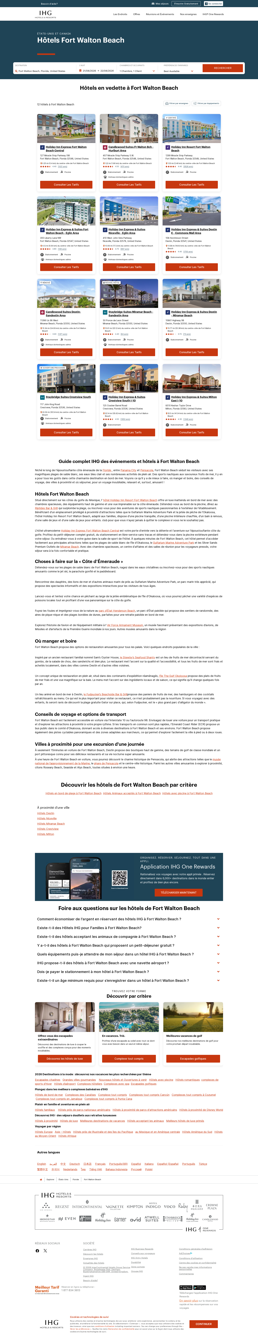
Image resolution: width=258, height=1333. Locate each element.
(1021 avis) (62, 166)
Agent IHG (88, 1275)
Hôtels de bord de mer (49, 1094)
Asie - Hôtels (63, 1131)
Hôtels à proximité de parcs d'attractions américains (145, 1109)
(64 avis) (124, 334)
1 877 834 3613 (71, 1290)
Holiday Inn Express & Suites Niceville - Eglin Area (127, 231)
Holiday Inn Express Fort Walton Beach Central (66, 149)
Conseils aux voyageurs (143, 1253)
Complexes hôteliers (89, 1083)
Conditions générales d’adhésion (195, 1248)
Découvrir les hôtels (93, 1253)
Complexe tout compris (112, 1094)
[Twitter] (45, 1251)
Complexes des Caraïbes (80, 1094)
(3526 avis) (188, 166)
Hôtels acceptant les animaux (145, 1120)
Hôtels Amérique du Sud (197, 1131)
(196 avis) (62, 249)
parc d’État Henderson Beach (117, 610)
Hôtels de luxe (69, 1120)
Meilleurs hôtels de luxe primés (185, 1120)
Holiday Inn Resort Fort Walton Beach (190, 149)
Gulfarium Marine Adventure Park (173, 542)
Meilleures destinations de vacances (102, 1120)
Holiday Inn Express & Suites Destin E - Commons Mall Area (194, 231)
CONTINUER (204, 1324)
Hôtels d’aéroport (65, 1083)
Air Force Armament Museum (125, 625)
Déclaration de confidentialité (121, 1328)
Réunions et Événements (160, 14)
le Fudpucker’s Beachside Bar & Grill (105, 694)
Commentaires (186, 1273)
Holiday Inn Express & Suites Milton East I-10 (194, 399)
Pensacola (146, 470)
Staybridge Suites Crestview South (68, 397)
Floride (107, 470)
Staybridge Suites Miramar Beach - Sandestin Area (131, 314)
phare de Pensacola (106, 763)
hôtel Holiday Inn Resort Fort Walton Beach (130, 500)
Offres (136, 14)
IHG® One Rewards (213, 14)
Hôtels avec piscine (161, 1079)
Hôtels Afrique (67, 1135)
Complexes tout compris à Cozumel (194, 1094)
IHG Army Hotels (139, 1257)
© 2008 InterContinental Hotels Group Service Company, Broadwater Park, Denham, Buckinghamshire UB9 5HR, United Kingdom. (106, 1269)
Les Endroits (120, 14)
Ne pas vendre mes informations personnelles (195, 1268)
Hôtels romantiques (187, 1079)
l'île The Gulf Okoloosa (173, 675)
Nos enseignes (188, 14)
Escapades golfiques (143, 1083)
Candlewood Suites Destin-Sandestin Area (63, 314)
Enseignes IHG (90, 1258)
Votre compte (138, 1266)
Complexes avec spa (116, 1083)
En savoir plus (188, 1300)
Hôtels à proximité (46, 1120)
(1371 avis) (62, 334)
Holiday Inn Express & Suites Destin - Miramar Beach (194, 314)
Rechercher (223, 68)
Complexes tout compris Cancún (149, 1094)
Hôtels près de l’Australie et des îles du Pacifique (103, 1131)
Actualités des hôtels (93, 1262)
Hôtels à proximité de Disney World (201, 1109)
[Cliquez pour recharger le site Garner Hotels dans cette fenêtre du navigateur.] (120, 1218)
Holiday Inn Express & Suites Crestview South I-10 (127, 399)
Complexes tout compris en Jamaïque (59, 1098)
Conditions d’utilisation (191, 1258)
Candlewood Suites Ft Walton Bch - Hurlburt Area (131, 149)
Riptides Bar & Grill (46, 508)
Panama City (128, 470)
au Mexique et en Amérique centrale (157, 1131)
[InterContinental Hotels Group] (45, 14)
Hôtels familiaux (45, 1109)
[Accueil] (41, 1179)
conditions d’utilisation (104, 1326)
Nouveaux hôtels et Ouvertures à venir (123, 1079)
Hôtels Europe (44, 1131)
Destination (21, 65)
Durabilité (136, 1262)
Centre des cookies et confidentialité (197, 1262)
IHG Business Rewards (142, 1248)
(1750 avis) (188, 251)
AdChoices (184, 1253)
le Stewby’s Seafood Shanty (137, 657)
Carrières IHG (89, 1249)
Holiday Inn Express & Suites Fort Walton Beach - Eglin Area (67, 231)
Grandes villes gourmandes (79, 1079)
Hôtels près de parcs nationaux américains (84, 1109)
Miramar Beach (69, 546)
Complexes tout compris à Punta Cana (108, 1098)
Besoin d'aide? (49, 4)
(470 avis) (124, 166)
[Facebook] (38, 1251)
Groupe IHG (137, 1271)
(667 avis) (124, 249)
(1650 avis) (125, 419)
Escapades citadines (47, 1079)
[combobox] (46, 71)
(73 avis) (187, 334)
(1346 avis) (188, 419)
